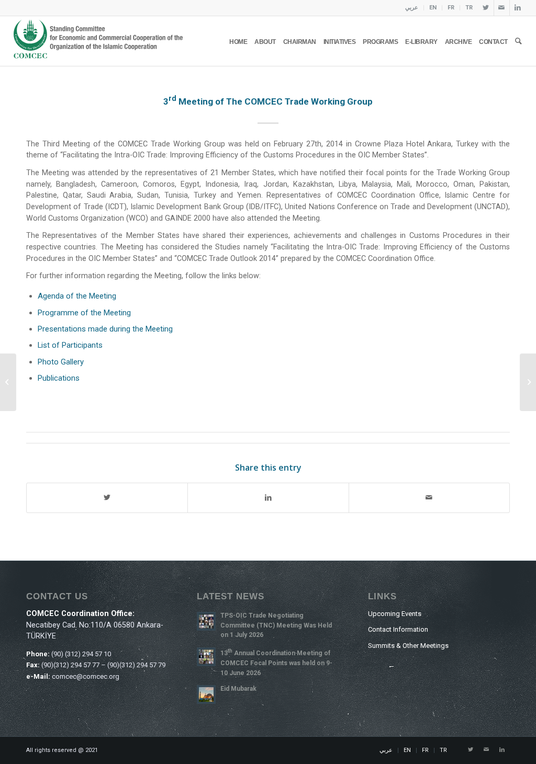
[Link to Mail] (501, 8)
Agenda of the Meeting (77, 296)
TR (469, 7)
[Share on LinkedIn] (268, 497)
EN (433, 7)
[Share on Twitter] (107, 497)
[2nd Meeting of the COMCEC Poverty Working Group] (8, 382)
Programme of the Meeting (84, 312)
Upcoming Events (394, 614)
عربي (411, 7)
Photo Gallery (61, 362)
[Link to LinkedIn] (518, 8)
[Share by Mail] (429, 497)
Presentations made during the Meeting (105, 329)
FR (451, 7)
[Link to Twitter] (486, 8)
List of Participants (70, 345)
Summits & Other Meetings (408, 645)
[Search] (518, 41)
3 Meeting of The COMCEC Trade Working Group (268, 101)
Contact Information (398, 629)
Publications (59, 378)
